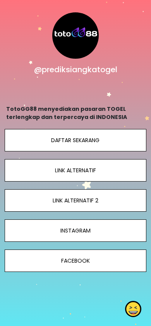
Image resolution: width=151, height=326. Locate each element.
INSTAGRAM (75, 230)
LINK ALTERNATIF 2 (75, 200)
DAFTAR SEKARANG (75, 140)
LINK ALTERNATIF (75, 170)
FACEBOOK (75, 261)
